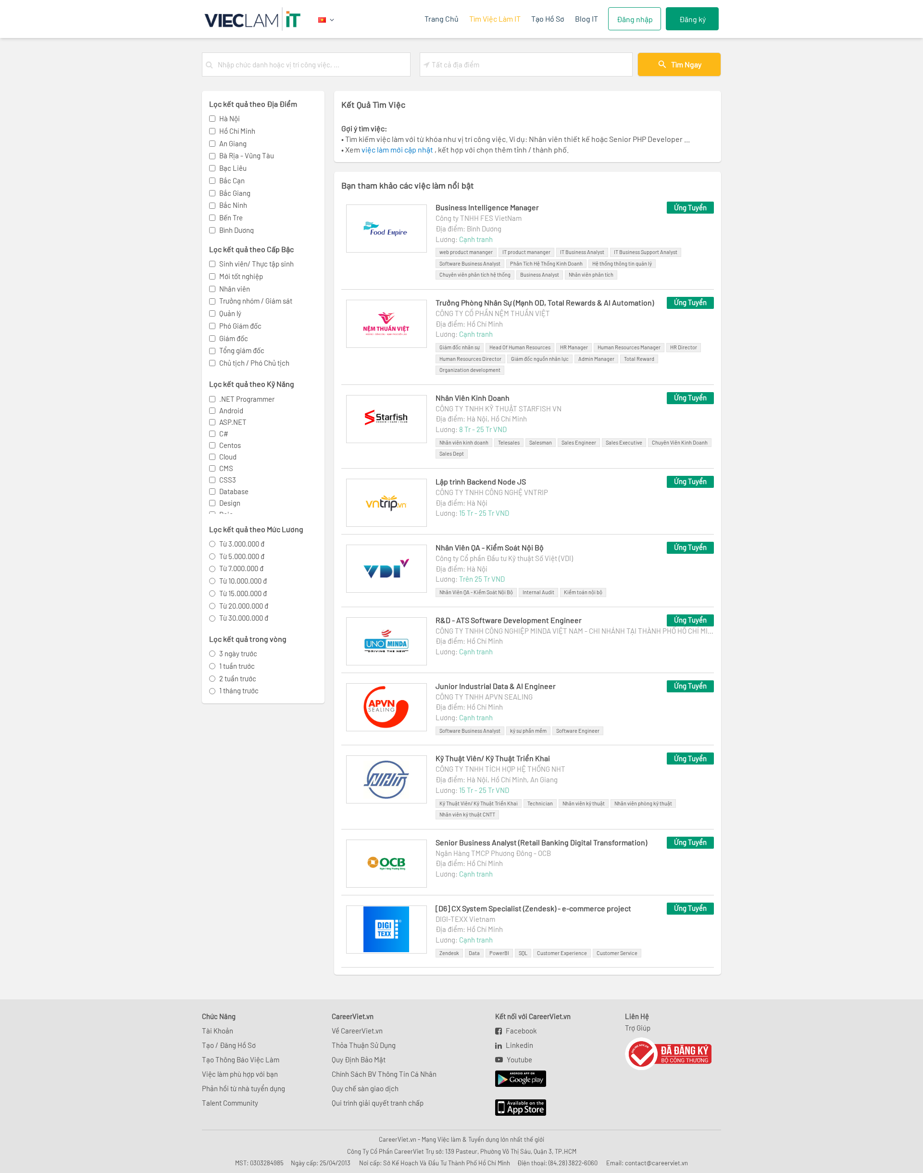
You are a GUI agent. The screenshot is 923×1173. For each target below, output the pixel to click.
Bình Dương (236, 230)
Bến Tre (231, 217)
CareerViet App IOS (513, 1108)
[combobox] (312, 64)
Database (234, 491)
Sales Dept (451, 453)
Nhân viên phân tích (591, 274)
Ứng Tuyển (690, 207)
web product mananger (466, 252)
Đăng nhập (635, 19)
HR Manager (574, 347)
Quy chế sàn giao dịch (365, 1088)
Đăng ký (692, 19)
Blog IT (586, 18)
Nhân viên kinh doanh (463, 442)
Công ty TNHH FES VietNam (479, 218)
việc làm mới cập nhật (398, 149)
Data (474, 953)
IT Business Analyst (582, 252)
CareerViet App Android (516, 1079)
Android (231, 410)
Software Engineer (577, 730)
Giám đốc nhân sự (459, 347)
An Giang (233, 143)
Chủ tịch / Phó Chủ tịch (254, 362)
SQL (523, 953)
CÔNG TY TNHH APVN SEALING (484, 696)
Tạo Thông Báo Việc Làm (240, 1059)
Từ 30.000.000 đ (243, 617)
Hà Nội (229, 118)
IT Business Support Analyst (645, 252)
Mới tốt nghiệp (241, 276)
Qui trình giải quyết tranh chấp (378, 1102)
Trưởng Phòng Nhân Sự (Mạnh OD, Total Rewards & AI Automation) (545, 302)
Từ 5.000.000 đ (241, 556)
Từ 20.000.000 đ (243, 605)
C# (223, 433)
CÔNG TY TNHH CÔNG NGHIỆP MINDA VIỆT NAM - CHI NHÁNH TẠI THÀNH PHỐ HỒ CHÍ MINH (575, 630)
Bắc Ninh (233, 205)
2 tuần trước (237, 678)
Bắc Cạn (232, 180)
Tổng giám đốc (241, 350)
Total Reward (639, 359)
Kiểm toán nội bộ (583, 592)
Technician (540, 803)
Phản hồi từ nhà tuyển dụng (243, 1088)
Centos (230, 445)
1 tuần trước (237, 666)
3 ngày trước (238, 653)
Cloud (228, 456)
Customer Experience (562, 953)
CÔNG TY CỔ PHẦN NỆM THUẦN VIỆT (493, 313)
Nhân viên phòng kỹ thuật (643, 803)
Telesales (509, 442)
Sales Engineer (578, 442)
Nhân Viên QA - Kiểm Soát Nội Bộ (490, 547)
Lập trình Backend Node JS (481, 481)
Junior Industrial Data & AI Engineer (496, 685)
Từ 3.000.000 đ (241, 543)
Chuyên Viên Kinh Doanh (680, 442)
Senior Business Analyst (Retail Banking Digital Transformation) (541, 842)
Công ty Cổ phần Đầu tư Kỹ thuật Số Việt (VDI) (504, 558)
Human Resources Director (470, 359)
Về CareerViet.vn (357, 1030)
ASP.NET (233, 422)
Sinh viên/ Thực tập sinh (256, 263)
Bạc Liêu (233, 168)
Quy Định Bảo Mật (359, 1059)
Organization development (469, 370)
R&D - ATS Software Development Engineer (509, 620)
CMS (226, 468)
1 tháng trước (239, 690)
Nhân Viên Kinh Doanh (473, 397)
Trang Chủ (441, 18)
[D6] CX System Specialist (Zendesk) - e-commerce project (533, 908)
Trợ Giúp (637, 1027)
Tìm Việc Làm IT (495, 18)
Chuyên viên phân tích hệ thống (475, 274)
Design (229, 502)
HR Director (683, 347)
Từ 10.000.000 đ (243, 580)
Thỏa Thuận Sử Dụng (364, 1045)
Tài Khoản (217, 1030)
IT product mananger (526, 252)
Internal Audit (538, 592)
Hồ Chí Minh (237, 131)
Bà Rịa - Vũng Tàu (246, 155)
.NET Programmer (246, 399)
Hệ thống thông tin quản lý (622, 263)
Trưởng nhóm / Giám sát (255, 300)
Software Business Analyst (469, 263)
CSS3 (227, 479)
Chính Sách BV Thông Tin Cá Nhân (384, 1074)
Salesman (540, 442)
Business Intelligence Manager (487, 207)
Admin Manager (596, 359)
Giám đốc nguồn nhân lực (540, 359)
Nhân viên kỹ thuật (583, 803)
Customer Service (617, 953)
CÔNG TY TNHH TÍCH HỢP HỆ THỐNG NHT (500, 769)
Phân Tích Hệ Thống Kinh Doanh (546, 263)
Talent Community (230, 1102)
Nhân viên (234, 288)
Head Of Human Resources (519, 347)
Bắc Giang (234, 193)
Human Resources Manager (629, 347)
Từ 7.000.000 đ (241, 568)
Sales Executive (624, 442)
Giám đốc (233, 338)
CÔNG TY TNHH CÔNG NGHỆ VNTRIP (492, 492)
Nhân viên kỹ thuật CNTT (467, 814)
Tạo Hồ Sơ (547, 18)
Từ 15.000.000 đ (243, 593)
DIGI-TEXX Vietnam (465, 919)
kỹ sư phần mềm (528, 730)
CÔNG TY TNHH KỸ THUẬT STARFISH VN (498, 408)
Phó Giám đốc (240, 325)
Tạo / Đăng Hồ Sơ (229, 1045)
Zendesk (449, 953)
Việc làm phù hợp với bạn (240, 1074)
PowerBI (499, 953)
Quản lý (230, 313)
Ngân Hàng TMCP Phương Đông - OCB (493, 853)
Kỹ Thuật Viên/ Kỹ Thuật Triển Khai (493, 758)
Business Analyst (539, 274)
